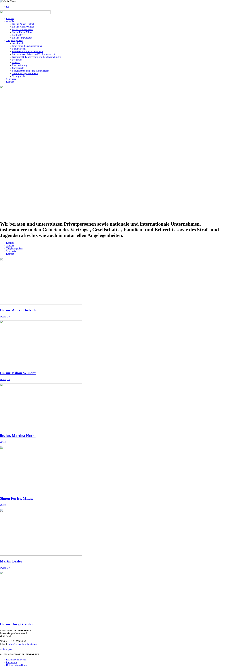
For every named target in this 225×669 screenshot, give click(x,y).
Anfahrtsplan (6, 649)
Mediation (17, 59)
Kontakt (10, 81)
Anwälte (10, 21)
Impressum (11, 662)
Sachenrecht (18, 68)
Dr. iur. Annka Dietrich (23, 24)
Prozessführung (19, 65)
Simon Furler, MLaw (22, 32)
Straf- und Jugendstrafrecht (25, 73)
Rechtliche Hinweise (16, 659)
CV (8, 316)
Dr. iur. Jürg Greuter (22, 37)
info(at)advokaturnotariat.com (22, 644)
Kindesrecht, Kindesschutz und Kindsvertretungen (36, 57)
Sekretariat (11, 79)
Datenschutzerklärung (16, 665)
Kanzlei (10, 18)
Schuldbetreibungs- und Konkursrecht (30, 70)
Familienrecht (18, 48)
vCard (3, 316)
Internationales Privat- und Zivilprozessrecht (33, 54)
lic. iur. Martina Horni (22, 29)
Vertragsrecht (18, 76)
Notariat (16, 62)
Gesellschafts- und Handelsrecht (27, 51)
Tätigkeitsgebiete (14, 40)
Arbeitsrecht (18, 43)
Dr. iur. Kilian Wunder (23, 26)
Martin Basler (18, 35)
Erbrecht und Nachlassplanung (27, 46)
